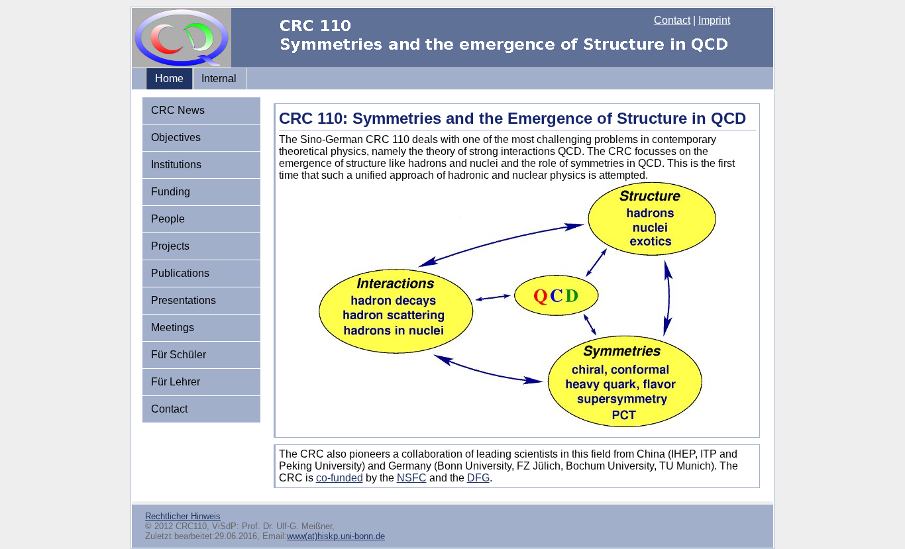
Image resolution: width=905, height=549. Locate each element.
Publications (180, 273)
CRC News (178, 110)
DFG (478, 477)
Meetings (172, 327)
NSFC (412, 477)
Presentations (183, 300)
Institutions (176, 164)
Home (169, 78)
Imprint (714, 20)
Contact (672, 20)
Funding (170, 191)
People (168, 219)
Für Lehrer (175, 381)
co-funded (339, 477)
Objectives (176, 137)
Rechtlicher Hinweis (183, 516)
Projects (170, 246)
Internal (219, 78)
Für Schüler (178, 354)
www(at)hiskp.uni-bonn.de (336, 536)
